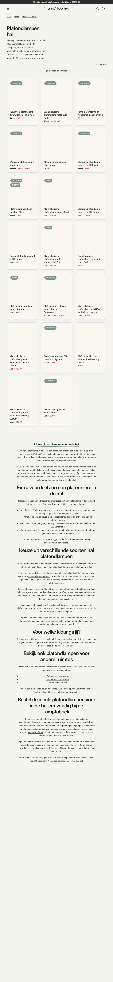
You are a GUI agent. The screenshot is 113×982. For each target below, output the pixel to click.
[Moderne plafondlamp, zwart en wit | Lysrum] (90, 191)
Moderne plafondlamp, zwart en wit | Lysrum (89, 210)
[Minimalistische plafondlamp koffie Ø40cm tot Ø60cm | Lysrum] (22, 391)
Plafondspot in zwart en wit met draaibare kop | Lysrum (89, 359)
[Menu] (24, 8)
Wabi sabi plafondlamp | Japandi (22, 163)
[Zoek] (97, 8)
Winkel (16, 16)
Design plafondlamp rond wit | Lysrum (22, 257)
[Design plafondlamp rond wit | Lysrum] (22, 238)
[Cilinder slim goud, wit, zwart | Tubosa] (56, 391)
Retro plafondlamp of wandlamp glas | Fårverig (90, 113)
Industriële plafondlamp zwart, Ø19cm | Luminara (22, 113)
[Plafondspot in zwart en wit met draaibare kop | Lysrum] (90, 338)
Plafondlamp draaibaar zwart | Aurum (21, 307)
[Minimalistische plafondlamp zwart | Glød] (56, 191)
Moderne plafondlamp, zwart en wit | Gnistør (89, 163)
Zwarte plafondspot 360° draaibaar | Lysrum (56, 358)
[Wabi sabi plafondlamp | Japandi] (22, 144)
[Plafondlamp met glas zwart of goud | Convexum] (56, 288)
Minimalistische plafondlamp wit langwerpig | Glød (52, 259)
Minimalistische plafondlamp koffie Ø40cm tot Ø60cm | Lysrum (19, 414)
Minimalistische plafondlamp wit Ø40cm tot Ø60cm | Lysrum (89, 309)
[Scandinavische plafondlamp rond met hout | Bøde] (90, 238)
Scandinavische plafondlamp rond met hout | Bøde (89, 259)
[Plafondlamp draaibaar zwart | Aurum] (22, 288)
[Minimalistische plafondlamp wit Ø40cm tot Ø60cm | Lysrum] (90, 288)
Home (9, 16)
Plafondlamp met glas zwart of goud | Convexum (55, 309)
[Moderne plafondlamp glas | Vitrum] (56, 144)
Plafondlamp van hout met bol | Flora (21, 210)
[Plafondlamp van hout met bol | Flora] (22, 191)
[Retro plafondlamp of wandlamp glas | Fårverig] (90, 93)
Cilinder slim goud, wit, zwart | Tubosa (55, 411)
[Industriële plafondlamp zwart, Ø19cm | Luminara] (22, 93)
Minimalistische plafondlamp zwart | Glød (56, 210)
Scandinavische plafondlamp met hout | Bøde (55, 115)
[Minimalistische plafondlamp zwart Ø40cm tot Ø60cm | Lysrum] (22, 338)
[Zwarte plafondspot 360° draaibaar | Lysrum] (56, 338)
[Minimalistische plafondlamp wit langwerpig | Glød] (56, 238)
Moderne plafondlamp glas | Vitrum (55, 163)
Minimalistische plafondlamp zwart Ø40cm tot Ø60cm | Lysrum (19, 361)
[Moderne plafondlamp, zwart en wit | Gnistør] (90, 144)
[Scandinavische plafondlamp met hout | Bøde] (56, 93)
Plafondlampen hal (29, 16)
